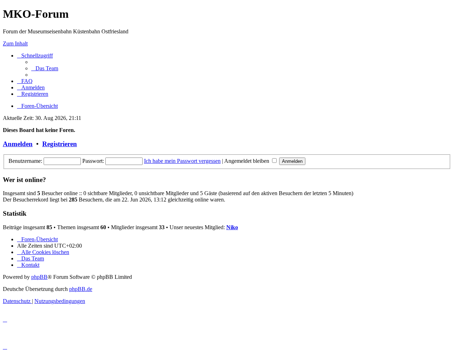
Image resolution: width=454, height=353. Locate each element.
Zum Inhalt (15, 43)
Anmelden (18, 144)
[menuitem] (44, 68)
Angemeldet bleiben (247, 161)
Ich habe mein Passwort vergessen (182, 161)
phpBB (39, 277)
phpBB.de (80, 289)
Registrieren (59, 144)
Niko (232, 227)
